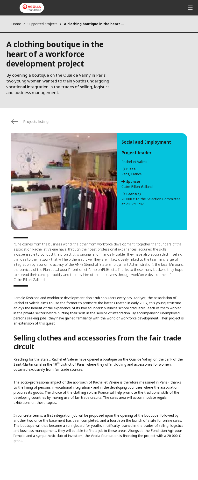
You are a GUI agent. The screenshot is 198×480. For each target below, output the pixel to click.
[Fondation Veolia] (32, 7)
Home (16, 24)
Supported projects (42, 24)
